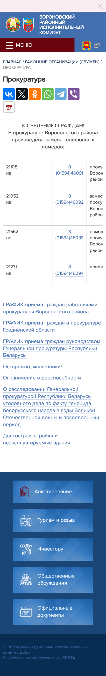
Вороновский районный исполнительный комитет (61, 25)
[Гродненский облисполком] (90, 45)
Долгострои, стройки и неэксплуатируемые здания (36, 439)
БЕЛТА (69, 657)
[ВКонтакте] (9, 94)
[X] (22, 94)
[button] (10, 45)
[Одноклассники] (35, 94)
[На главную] (13, 24)
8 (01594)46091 (69, 170)
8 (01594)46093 (69, 235)
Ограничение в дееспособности (42, 377)
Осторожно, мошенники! (32, 366)
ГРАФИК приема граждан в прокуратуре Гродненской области (52, 326)
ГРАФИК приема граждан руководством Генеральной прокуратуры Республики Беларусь (51, 348)
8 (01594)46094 (69, 270)
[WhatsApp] (48, 94)
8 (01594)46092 (69, 199)
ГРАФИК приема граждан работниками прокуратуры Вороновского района (50, 308)
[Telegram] (61, 94)
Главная (12, 61)
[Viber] (74, 94)
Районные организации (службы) (62, 61)
